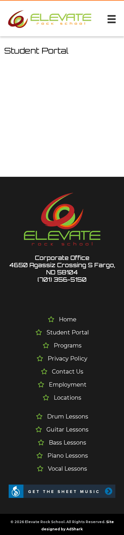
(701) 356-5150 (62, 279)
